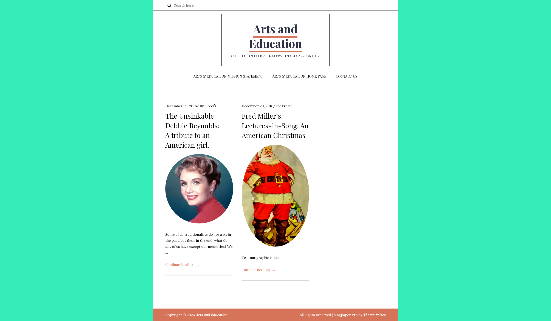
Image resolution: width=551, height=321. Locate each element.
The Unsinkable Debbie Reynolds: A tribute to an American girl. (192, 130)
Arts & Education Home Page (299, 76)
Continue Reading (179, 264)
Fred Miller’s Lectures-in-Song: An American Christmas (275, 125)
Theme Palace (374, 315)
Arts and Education (275, 36)
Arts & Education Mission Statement (228, 76)
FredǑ (210, 106)
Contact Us (346, 76)
